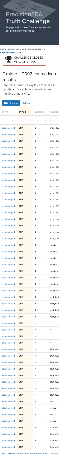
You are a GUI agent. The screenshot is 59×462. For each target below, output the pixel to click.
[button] (24, 60)
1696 (44, 453)
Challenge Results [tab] (32, 49)
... (6, 453)
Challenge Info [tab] (10, 49)
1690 (17, 453)
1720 (50, 453)
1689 (13, 453)
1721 (55, 453)
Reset (28, 103)
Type (22, 112)
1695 (40, 453)
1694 (35, 453)
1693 (31, 453)
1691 (22, 453)
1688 (9, 453)
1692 (26, 453)
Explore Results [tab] (10, 52)
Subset (54, 112)
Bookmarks (12, 103)
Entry (5, 112)
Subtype (39, 112)
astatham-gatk (8, 128)
